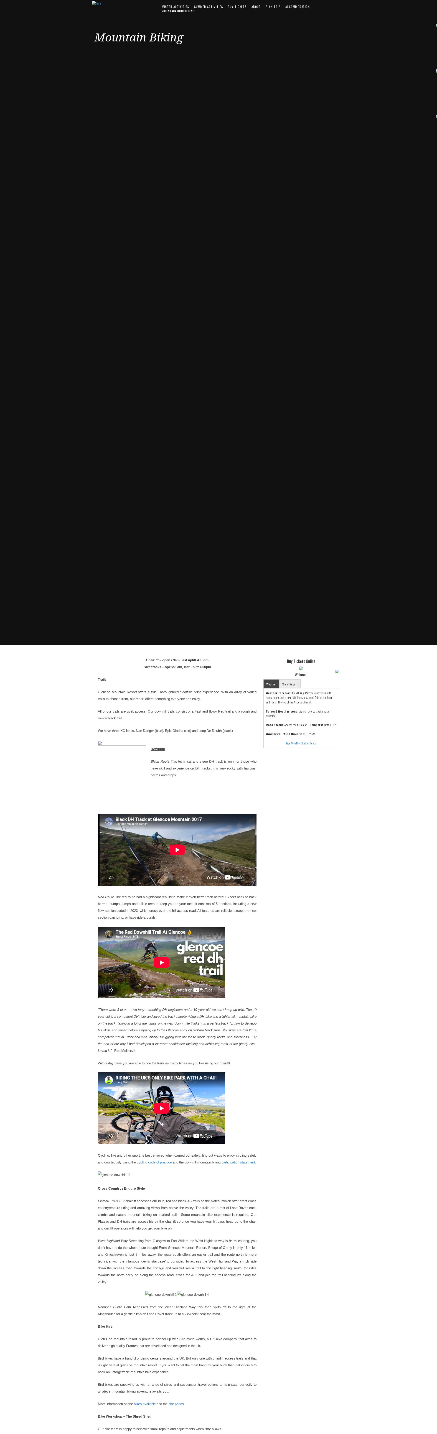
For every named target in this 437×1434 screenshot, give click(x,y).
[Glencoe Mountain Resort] (121, 3)
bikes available (145, 1404)
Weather (271, 684)
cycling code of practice (154, 1162)
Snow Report (290, 684)
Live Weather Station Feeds (301, 743)
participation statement (238, 1162)
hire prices (176, 1404)
